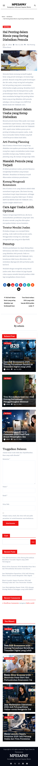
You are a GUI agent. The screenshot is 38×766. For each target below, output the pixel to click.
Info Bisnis (7, 27)
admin (10, 45)
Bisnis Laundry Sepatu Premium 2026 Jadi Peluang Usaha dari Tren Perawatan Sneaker (17, 581)
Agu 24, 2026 (17, 369)
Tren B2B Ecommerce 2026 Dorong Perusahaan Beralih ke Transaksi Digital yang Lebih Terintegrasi (18, 365)
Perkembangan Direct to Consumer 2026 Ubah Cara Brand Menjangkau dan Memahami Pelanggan (16, 435)
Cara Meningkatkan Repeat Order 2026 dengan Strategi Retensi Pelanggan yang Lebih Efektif (18, 588)
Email (5, 495)
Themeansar (19, 752)
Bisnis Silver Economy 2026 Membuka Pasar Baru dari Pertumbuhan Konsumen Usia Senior (19, 568)
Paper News (29, 749)
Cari (6, 535)
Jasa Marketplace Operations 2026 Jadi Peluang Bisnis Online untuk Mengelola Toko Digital (18, 574)
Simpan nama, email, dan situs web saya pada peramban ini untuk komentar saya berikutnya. (18, 517)
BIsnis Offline (9, 717)
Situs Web (6, 504)
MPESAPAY (19, 4)
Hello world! (30, 603)
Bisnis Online (9, 688)
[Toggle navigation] (3, 5)
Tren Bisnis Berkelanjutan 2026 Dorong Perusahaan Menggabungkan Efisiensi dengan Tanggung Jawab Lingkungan (19, 401)
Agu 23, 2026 (17, 404)
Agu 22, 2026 (17, 439)
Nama (5, 487)
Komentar (6, 459)
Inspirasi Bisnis (9, 658)
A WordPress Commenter (10, 603)
